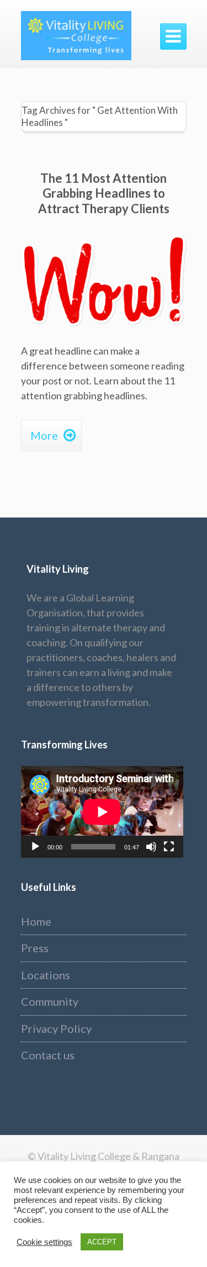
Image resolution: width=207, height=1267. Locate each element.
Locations (45, 974)
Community (49, 1001)
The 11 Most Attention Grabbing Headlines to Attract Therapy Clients (103, 193)
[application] (102, 811)
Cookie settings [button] (44, 1242)
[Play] (35, 846)
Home (36, 921)
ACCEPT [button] (101, 1242)
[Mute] (151, 846)
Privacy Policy (56, 1028)
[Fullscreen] (168, 846)
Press (35, 947)
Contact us (48, 1055)
